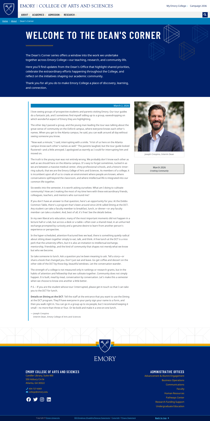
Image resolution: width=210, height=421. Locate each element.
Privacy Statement (128, 418)
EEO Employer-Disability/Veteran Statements (92, 418)
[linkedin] (49, 399)
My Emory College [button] (176, 5)
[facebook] (29, 399)
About (14, 21)
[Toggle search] (205, 14)
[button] (25, 14)
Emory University (53, 418)
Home (5, 21)
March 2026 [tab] (159, 169)
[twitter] (36, 399)
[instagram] (42, 399)
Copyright (116, 418)
